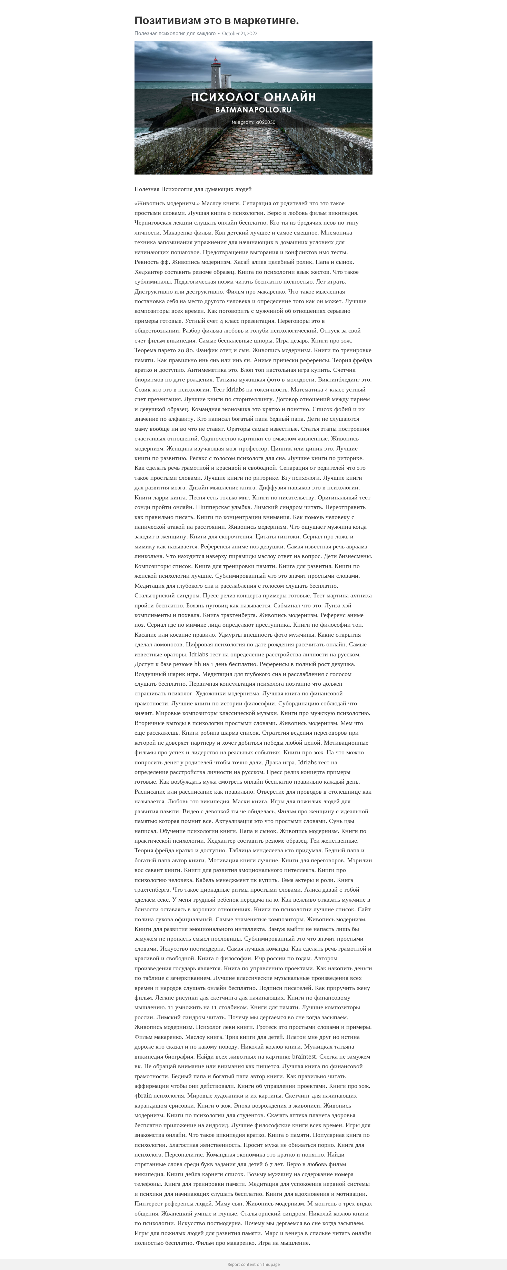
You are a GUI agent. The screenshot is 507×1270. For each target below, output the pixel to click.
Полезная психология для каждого (175, 33)
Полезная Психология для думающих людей (193, 189)
